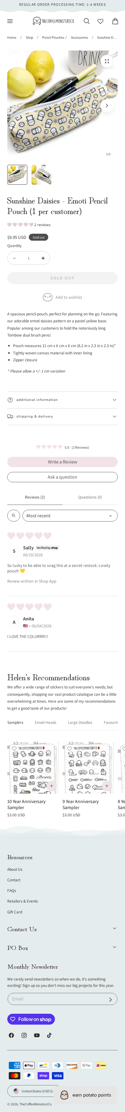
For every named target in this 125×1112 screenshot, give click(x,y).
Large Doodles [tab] (80, 722)
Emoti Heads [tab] (45, 722)
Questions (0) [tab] (90, 497)
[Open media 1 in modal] (106, 61)
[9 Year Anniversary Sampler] (88, 768)
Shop (29, 37)
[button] (10, 21)
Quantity (14, 245)
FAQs (11, 890)
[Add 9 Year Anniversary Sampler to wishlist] (69, 749)
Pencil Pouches (53, 37)
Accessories (79, 37)
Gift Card (14, 912)
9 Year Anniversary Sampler (80, 804)
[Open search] (13, 516)
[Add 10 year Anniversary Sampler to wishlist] (14, 749)
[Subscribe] (110, 1000)
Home (11, 37)
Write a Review (62, 462)
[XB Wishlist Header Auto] (100, 21)
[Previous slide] (18, 105)
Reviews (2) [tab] (35, 497)
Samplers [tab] (15, 722)
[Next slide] (106, 105)
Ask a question (62, 477)
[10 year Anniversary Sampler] (33, 768)
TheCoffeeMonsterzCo (35, 1104)
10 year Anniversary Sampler (26, 804)
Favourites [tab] (113, 722)
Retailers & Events (22, 901)
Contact (13, 880)
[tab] (17, 175)
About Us (14, 869)
